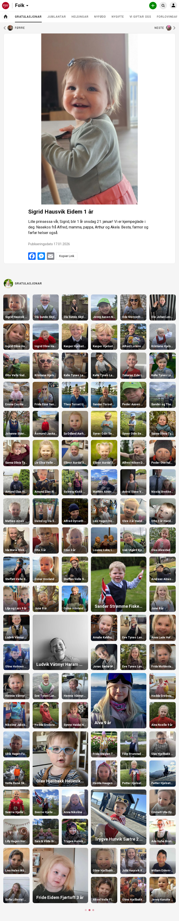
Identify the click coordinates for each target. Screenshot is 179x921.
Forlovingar (167, 16)
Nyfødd (100, 16)
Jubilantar (56, 16)
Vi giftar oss (140, 16)
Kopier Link (66, 256)
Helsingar (80, 16)
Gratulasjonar (28, 18)
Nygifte (118, 16)
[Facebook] (32, 256)
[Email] (50, 256)
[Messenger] (41, 256)
